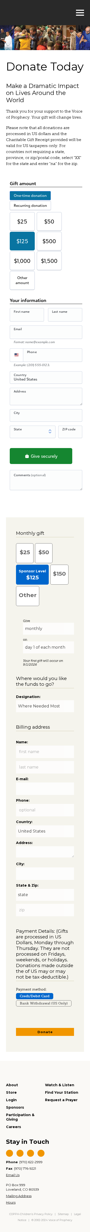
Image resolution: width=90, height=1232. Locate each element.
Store (11, 1092)
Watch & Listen (59, 1085)
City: (20, 864)
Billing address (33, 727)
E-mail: (22, 779)
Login (11, 1100)
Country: (24, 822)
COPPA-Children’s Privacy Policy (31, 1214)
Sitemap (63, 1214)
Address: (24, 843)
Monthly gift (30, 533)
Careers (13, 1127)
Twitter (20, 1153)
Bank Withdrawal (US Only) (44, 1003)
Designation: (28, 696)
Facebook (9, 1153)
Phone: (23, 800)
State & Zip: (27, 885)
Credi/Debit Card (35, 996)
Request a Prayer (61, 1100)
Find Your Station (61, 1092)
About (12, 1085)
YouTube (30, 1153)
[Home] (31, 12)
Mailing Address (19, 1196)
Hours (11, 1202)
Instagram (41, 1153)
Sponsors (15, 1107)
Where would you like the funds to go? (41, 681)
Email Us (13, 1175)
